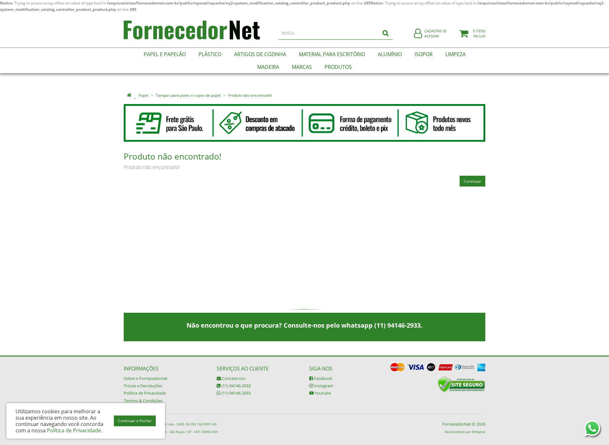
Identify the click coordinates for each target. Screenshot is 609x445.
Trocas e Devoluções (143, 386)
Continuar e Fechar (135, 420)
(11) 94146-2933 (235, 386)
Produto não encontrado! (250, 95)
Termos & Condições (143, 400)
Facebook (322, 378)
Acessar (431, 36)
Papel (143, 95)
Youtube (322, 393)
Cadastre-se (435, 31)
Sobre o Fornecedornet (145, 378)
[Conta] (418, 34)
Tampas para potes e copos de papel (188, 95)
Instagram (323, 386)
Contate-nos (233, 378)
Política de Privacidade (145, 393)
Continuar (472, 181)
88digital (478, 431)
